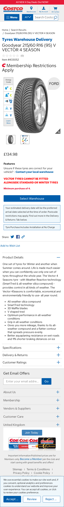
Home (5, 29)
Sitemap (17, 469)
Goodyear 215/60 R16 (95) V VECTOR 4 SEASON (30, 33)
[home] (13, 9)
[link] (12, 237)
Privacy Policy (21, 472)
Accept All (13, 499)
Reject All (51, 499)
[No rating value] (11, 56)
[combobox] (27, 17)
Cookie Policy (42, 472)
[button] (56, 17)
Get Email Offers (16, 373)
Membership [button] (11, 400)
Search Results (18, 29)
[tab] (32, 392)
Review (32, 499)
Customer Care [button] (13, 416)
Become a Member (31, 459)
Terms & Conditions (38, 469)
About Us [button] (9, 392)
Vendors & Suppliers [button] (17, 408)
